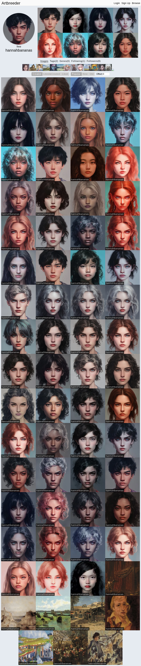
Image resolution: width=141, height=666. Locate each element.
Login (117, 3)
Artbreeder (11, 3)
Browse (136, 3)
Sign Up (125, 3)
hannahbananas (10, 110)
